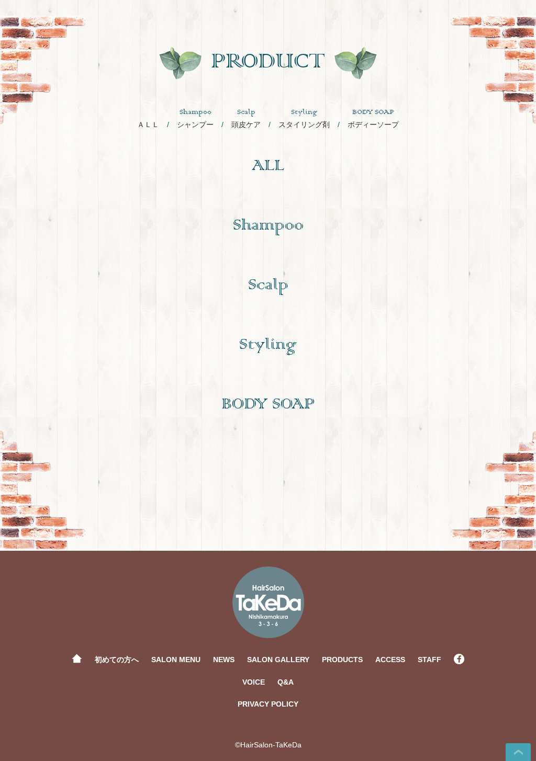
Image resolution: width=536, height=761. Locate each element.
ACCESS (390, 659)
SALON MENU (175, 659)
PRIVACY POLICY (268, 704)
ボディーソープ (373, 118)
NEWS (223, 659)
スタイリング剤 (304, 118)
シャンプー (195, 118)
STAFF (429, 659)
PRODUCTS (342, 659)
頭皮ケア (246, 118)
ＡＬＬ (148, 124)
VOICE (253, 682)
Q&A (285, 682)
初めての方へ (117, 659)
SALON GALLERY (278, 659)
